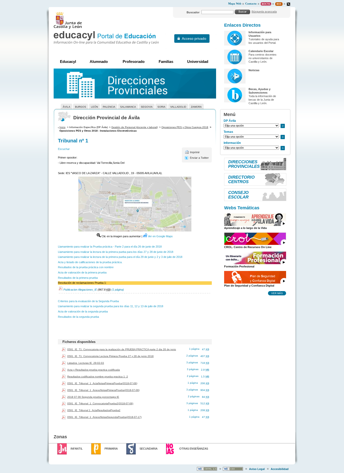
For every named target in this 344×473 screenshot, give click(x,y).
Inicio (62, 127)
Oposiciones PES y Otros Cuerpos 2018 (184, 127)
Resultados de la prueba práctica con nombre (86, 267)
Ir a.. (282, 126)
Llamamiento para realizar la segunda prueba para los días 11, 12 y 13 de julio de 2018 (110, 306)
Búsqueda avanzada (264, 11)
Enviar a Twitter (199, 157)
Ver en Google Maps (160, 236)
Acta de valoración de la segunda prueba (83, 311)
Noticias (254, 70)
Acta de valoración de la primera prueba (82, 272)
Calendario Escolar (261, 51)
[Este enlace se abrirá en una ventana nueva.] (288, 4)
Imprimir (195, 152)
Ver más (277, 293)
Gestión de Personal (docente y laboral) (134, 127)
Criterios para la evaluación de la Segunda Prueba (88, 301)
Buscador (193, 12)
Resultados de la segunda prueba (78, 316)
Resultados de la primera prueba (78, 277)
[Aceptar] (242, 12)
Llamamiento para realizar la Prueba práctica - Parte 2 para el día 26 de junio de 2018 (110, 246)
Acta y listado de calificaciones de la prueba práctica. (90, 262)
